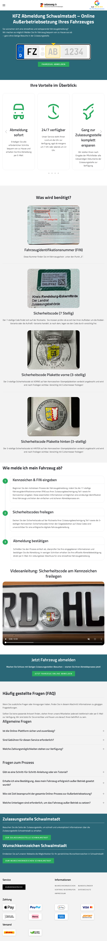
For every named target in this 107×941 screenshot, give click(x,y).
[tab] (48, 173)
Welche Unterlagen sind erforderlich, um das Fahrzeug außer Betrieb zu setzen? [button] (47, 803)
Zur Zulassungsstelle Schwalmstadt (26, 837)
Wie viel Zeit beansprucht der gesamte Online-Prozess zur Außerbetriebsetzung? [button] (47, 794)
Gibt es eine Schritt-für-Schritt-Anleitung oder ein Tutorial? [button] (35, 772)
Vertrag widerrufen (65, 889)
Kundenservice (14, 887)
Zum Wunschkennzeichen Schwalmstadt (28, 860)
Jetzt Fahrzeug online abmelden (53, 673)
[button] (4, 5)
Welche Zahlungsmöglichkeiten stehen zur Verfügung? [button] (33, 749)
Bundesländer (85, 885)
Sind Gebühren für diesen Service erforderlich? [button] (28, 740)
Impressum (60, 893)
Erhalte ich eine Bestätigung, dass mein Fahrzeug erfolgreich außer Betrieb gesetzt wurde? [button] (48, 782)
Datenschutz (84, 889)
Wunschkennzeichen (65, 885)
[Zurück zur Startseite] (53, 5)
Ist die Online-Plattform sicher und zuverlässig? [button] (29, 731)
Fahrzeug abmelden (53, 64)
